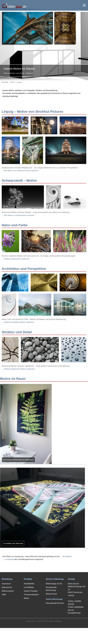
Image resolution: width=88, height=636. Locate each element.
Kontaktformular (74, 613)
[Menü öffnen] (84, 5)
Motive (12, 82)
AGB (4, 595)
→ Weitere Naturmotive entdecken (16, 259)
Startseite (4, 82)
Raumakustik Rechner (55, 603)
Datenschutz (7, 587)
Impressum (6, 584)
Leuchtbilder (29, 587)
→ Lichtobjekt (7, 559)
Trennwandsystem (31, 595)
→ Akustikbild (65, 556)
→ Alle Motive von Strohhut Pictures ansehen (20, 171)
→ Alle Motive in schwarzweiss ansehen (18, 215)
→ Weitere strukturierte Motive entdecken (18, 369)
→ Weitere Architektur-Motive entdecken (18, 322)
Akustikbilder (29, 584)
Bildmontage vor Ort (54, 584)
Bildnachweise (8, 591)
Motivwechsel (51, 594)
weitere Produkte (31, 591)
